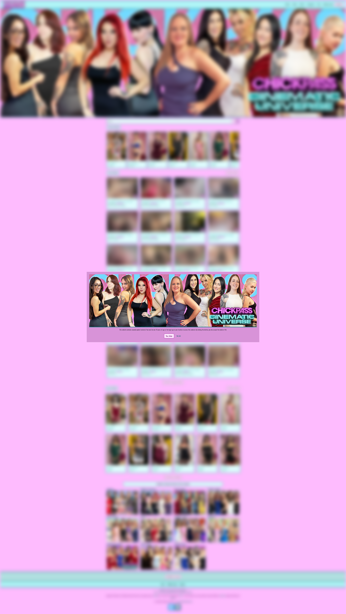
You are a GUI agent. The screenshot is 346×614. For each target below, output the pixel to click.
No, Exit (179, 336)
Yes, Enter (169, 336)
